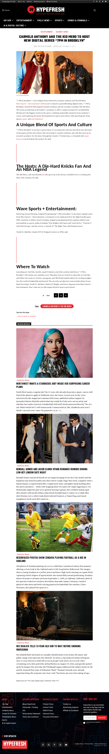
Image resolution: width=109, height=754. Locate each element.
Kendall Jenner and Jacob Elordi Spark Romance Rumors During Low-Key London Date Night (51, 470)
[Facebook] (94, 1)
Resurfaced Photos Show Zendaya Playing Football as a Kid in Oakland (51, 559)
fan (43, 174)
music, (24, 119)
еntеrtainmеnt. (37, 119)
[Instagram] (97, 1)
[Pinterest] (66, 295)
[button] (94, 10)
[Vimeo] (102, 1)
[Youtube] (105, 1)
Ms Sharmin (47, 46)
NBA (46, 244)
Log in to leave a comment (26, 316)
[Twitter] (100, 1)
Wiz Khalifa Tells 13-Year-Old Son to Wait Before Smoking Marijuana (48, 647)
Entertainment (47, 32)
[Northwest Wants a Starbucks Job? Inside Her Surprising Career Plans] (54, 353)
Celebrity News (62, 32)
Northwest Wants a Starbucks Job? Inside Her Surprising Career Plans (53, 385)
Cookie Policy (79, 744)
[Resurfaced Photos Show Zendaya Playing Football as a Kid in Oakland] (54, 527)
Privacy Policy (89, 744)
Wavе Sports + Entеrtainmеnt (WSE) (30, 104)
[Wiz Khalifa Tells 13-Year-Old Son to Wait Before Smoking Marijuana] (54, 615)
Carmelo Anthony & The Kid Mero (57, 306)
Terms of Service (100, 744)
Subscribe (101, 717)
